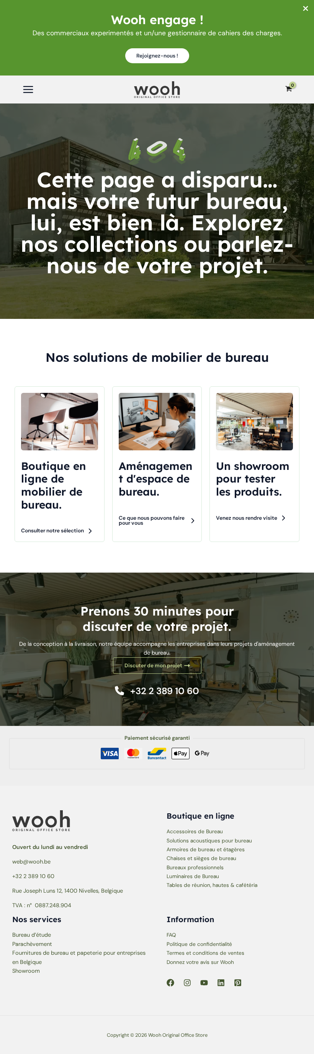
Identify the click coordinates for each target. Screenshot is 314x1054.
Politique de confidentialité (199, 944)
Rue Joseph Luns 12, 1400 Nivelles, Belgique (67, 891)
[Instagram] (187, 983)
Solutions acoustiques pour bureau (209, 840)
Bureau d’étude (31, 935)
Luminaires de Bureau (193, 876)
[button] (157, 56)
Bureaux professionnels (195, 867)
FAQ (171, 934)
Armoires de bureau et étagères (206, 849)
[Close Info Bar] (305, 9)
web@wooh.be (31, 861)
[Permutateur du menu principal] (28, 89)
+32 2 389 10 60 (33, 876)
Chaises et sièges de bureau (201, 858)
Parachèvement (32, 944)
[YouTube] (204, 983)
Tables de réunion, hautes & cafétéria (212, 885)
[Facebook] (170, 983)
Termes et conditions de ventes (205, 952)
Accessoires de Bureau (195, 831)
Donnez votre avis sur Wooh (200, 962)
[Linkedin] (221, 983)
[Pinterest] (238, 983)
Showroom (26, 971)
